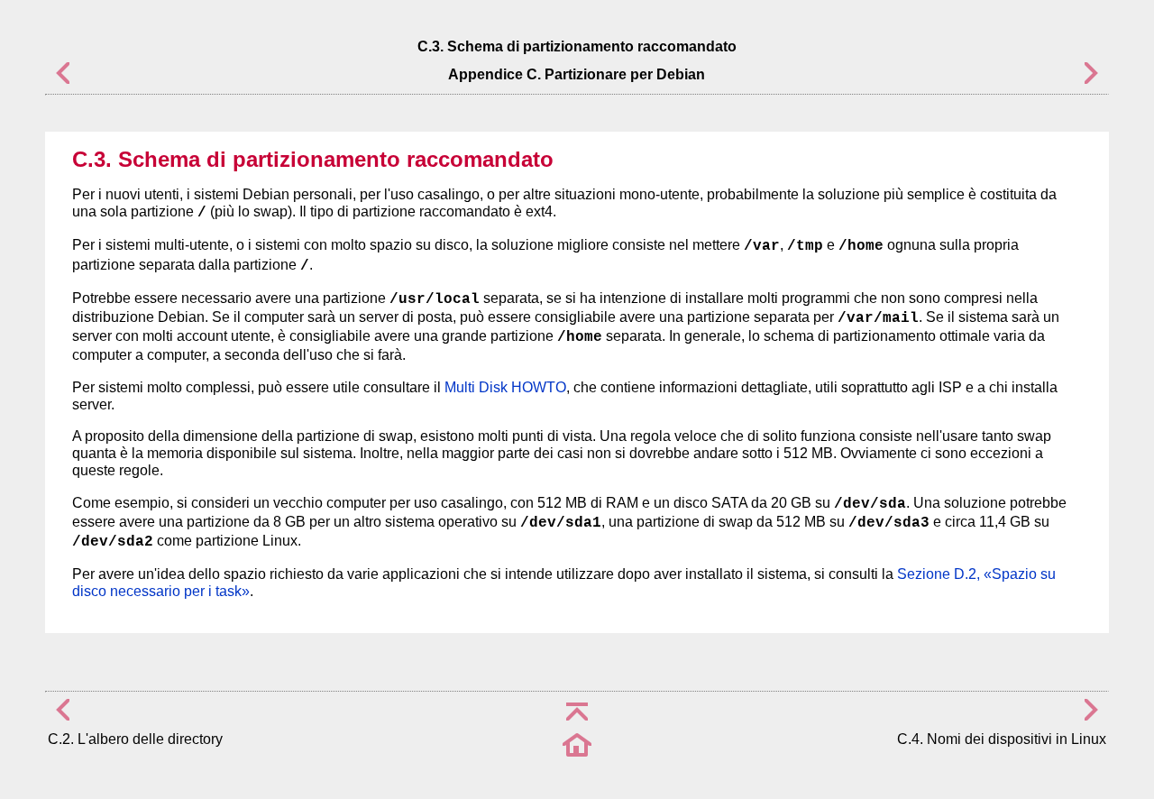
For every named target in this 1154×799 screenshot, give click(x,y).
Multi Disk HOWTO (505, 387)
